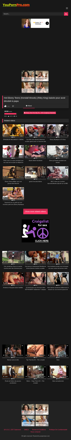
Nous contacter (35, 432)
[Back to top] (65, 434)
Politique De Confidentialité (58, 429)
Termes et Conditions (39, 429)
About (30, 106)
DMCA (26, 429)
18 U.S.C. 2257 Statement (12, 429)
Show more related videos (35, 211)
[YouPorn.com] (35, 5)
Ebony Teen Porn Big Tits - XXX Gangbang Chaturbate (40, 112)
